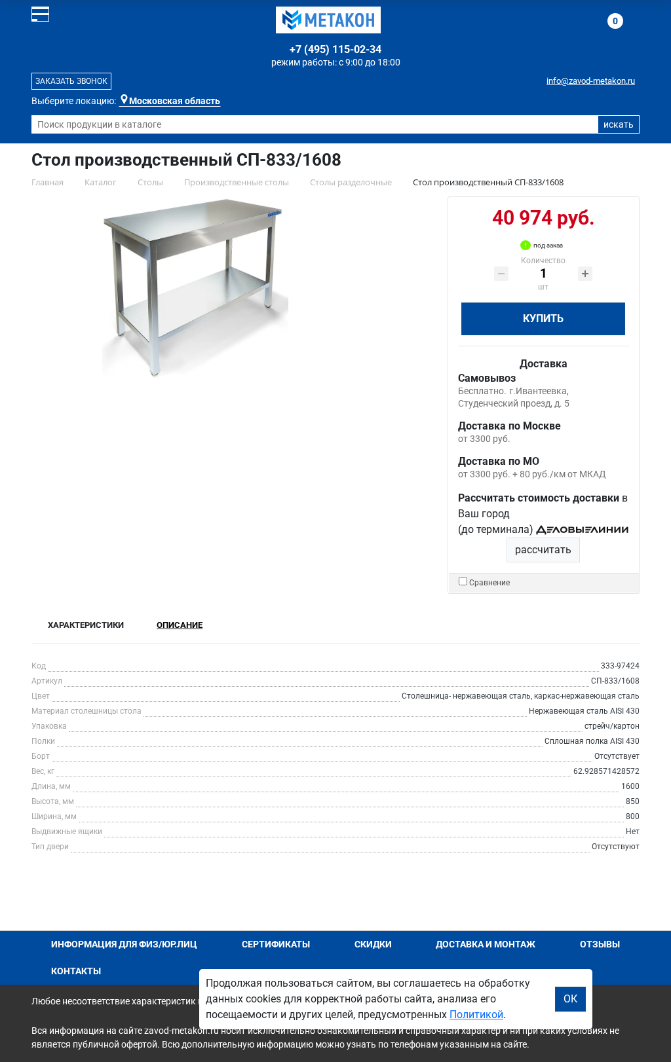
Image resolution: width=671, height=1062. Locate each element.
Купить (543, 318)
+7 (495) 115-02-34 (335, 49)
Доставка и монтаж (485, 944)
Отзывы (600, 944)
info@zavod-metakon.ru (590, 81)
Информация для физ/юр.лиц (124, 944)
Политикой (476, 1014)
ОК (570, 999)
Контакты (76, 971)
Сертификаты (276, 944)
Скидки (373, 944)
